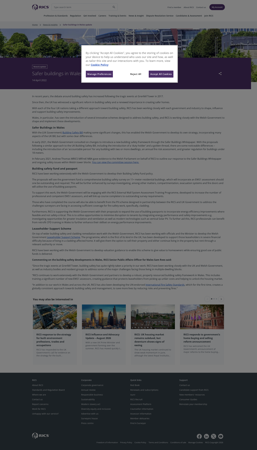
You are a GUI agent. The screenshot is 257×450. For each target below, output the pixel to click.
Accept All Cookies (161, 74)
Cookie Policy (99, 65)
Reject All (135, 74)
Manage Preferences (99, 74)
